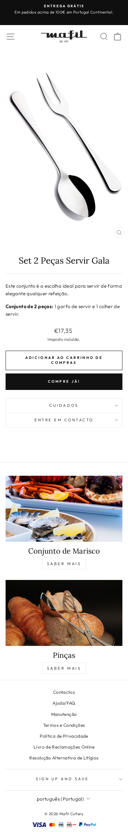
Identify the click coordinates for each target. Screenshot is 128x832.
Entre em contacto (64, 419)
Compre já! (64, 381)
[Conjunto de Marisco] (64, 509)
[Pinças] (64, 613)
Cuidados (63, 405)
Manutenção (64, 714)
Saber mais (64, 563)
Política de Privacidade (64, 736)
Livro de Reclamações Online (64, 747)
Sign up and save (62, 778)
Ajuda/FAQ (64, 703)
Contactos (64, 692)
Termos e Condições (64, 725)
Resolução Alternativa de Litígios (63, 758)
